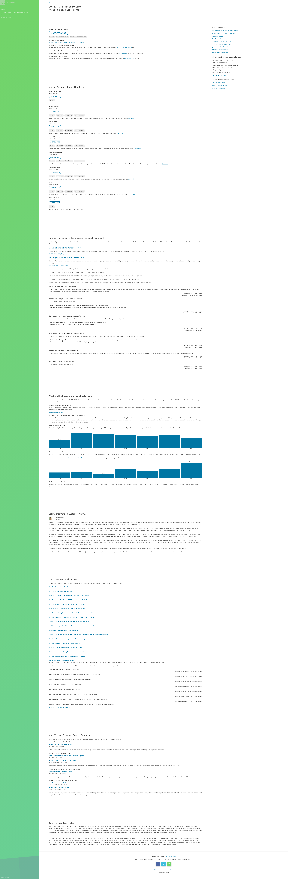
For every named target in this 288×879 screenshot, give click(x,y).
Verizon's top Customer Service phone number (225, 31)
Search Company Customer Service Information (14, 12)
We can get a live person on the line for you (67, 257)
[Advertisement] (94, 72)
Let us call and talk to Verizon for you (65, 248)
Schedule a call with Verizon (56, 412)
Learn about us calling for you (57, 254)
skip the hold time (129, 59)
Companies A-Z (5, 15)
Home (3, 9)
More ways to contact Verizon (220, 52)
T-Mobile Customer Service (219, 85)
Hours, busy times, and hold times (221, 44)
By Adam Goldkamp (58, 518)
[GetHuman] (7, 2)
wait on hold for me (79, 458)
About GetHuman (6, 18)
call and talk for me (66, 458)
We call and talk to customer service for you (224, 33)
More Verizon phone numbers (220, 39)
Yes (166, 857)
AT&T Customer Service (218, 82)
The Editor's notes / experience (220, 49)
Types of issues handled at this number (223, 47)
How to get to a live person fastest (221, 41)
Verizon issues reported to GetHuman (59, 707)
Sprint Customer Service (218, 88)
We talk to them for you (55, 42)
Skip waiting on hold (69, 42)
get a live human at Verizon (124, 47)
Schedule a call (81, 42)
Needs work (172, 857)
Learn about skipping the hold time (58, 265)
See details (131, 118)
